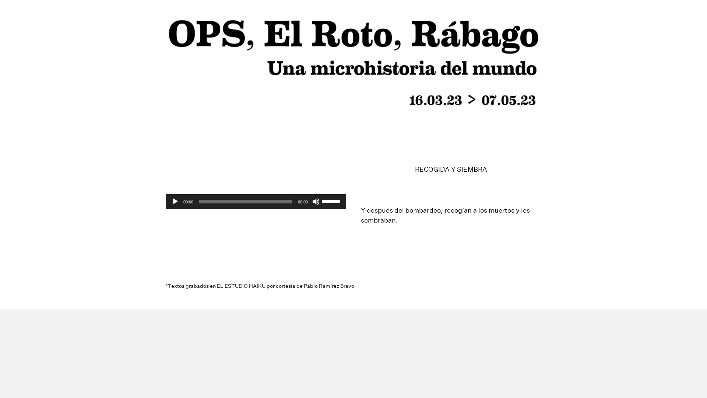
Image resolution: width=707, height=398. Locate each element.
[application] (256, 201)
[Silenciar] (316, 201)
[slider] (332, 200)
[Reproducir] (175, 201)
